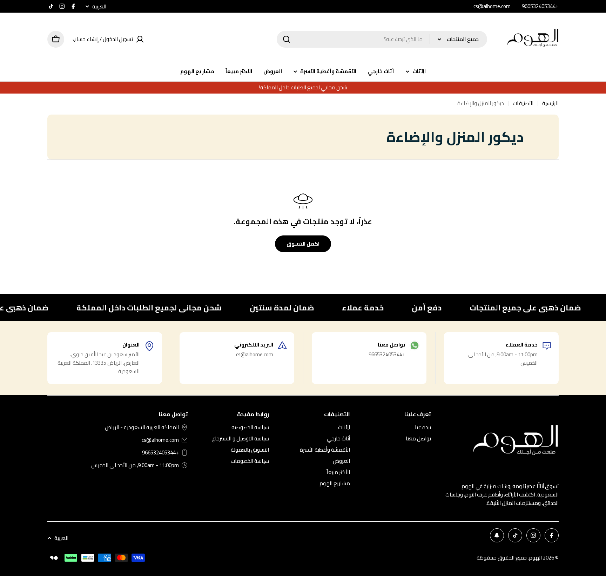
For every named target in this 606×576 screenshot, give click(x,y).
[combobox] (382, 39)
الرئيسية (550, 103)
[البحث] (286, 39)
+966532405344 (160, 452)
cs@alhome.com (160, 440)
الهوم (535, 558)
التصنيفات (523, 103)
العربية (99, 6)
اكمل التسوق (303, 244)
